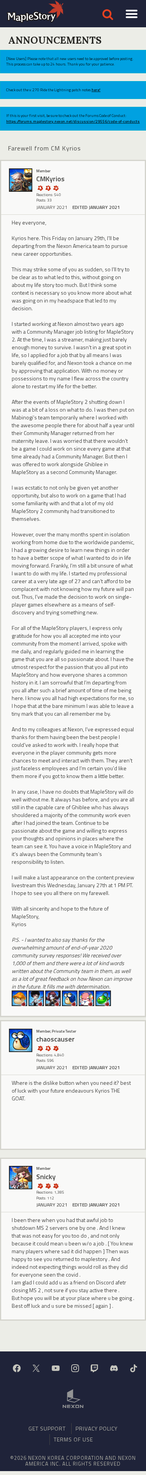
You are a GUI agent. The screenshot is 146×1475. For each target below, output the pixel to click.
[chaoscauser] (69, 997)
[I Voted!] (56, 1048)
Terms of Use (73, 1439)
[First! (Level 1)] (56, 188)
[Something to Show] (40, 1048)
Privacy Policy (97, 1428)
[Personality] (48, 188)
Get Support (47, 1428)
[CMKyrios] (20, 180)
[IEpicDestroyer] (53, 997)
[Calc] (19, 997)
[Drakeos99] (36, 997)
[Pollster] (48, 1185)
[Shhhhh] (40, 188)
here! (95, 90)
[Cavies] (103, 997)
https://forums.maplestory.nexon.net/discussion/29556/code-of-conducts (73, 121)
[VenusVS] (86, 997)
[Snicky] (20, 1177)
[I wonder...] (56, 1185)
